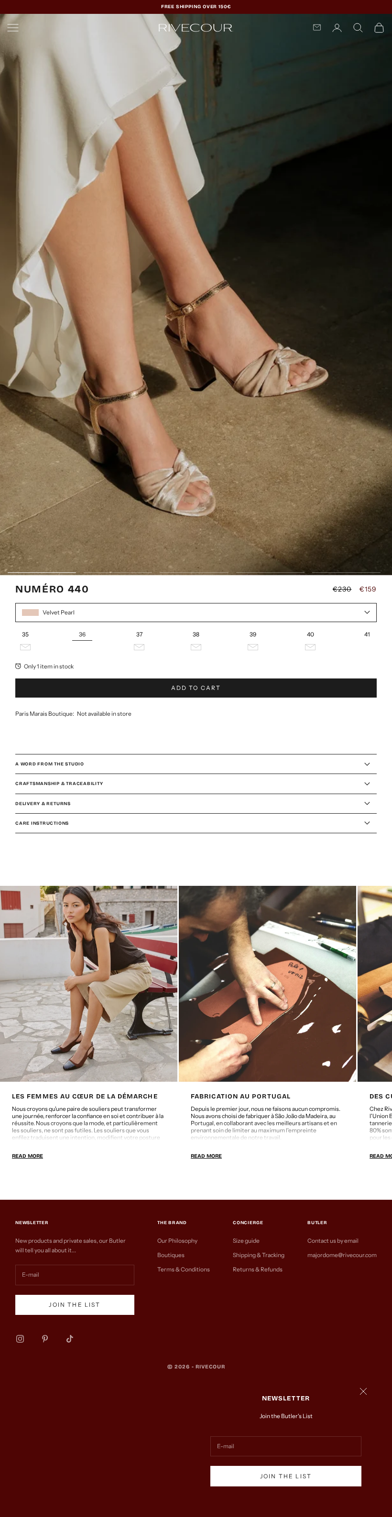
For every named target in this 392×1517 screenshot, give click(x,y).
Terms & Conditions (183, 1269)
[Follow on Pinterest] (45, 1339)
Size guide (246, 1240)
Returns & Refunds (258, 1269)
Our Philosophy (177, 1240)
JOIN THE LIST (286, 1476)
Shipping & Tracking (258, 1255)
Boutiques (171, 1255)
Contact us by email (333, 1240)
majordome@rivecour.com (342, 1255)
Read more (27, 1156)
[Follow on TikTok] (70, 1339)
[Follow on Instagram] (20, 1339)
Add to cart (196, 687)
